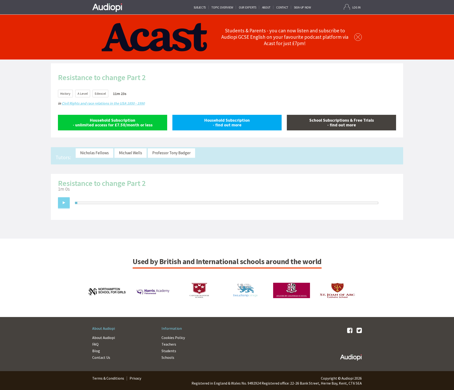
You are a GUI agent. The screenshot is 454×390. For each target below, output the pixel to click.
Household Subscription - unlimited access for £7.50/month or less (113, 122)
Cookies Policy (173, 337)
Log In (356, 7)
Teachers (169, 344)
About (266, 7)
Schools (168, 357)
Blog (96, 350)
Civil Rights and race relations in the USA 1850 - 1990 (103, 103)
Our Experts (247, 7)
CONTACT (282, 7)
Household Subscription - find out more (227, 122)
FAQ (95, 344)
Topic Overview (222, 7)
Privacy (135, 378)
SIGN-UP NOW (302, 7)
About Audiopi (103, 337)
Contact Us (101, 357)
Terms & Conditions (108, 378)
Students (169, 350)
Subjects (200, 7)
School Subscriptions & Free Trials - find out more (341, 122)
